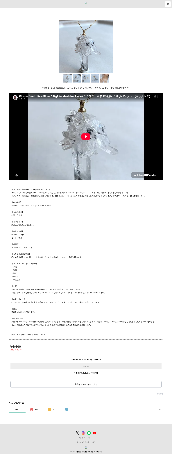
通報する (160, 394)
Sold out (86, 366)
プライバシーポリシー (86, 438)
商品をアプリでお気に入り (86, 384)
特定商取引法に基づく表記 (86, 442)
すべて (17, 409)
